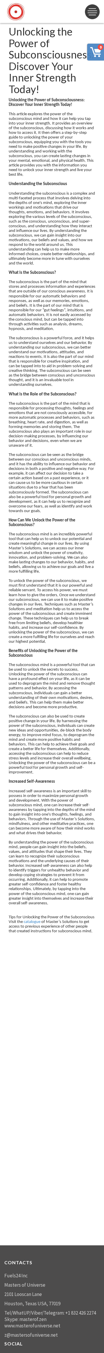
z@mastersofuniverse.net (31, 1335)
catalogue (32, 922)
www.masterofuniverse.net (32, 1325)
